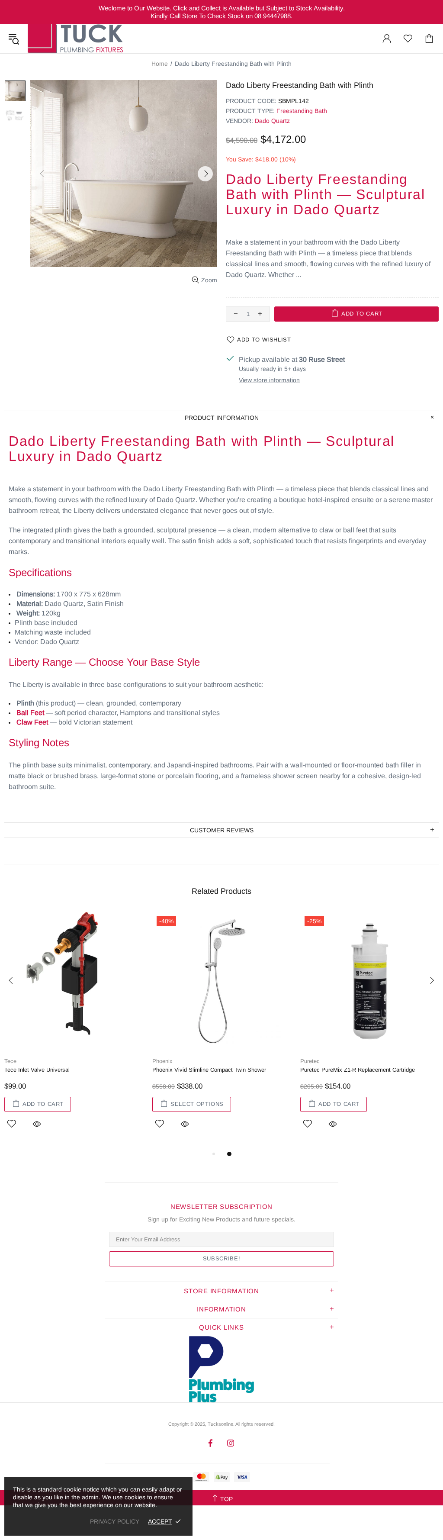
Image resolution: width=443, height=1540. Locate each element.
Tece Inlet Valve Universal (37, 1069)
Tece (10, 1061)
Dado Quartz (272, 120)
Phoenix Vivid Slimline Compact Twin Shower (209, 1069)
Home (159, 63)
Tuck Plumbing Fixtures (75, 38)
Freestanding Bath (301, 110)
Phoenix (162, 1061)
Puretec (310, 1061)
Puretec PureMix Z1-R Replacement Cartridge (357, 1069)
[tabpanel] (74, 1030)
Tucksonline (220, 1424)
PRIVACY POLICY (114, 1521)
